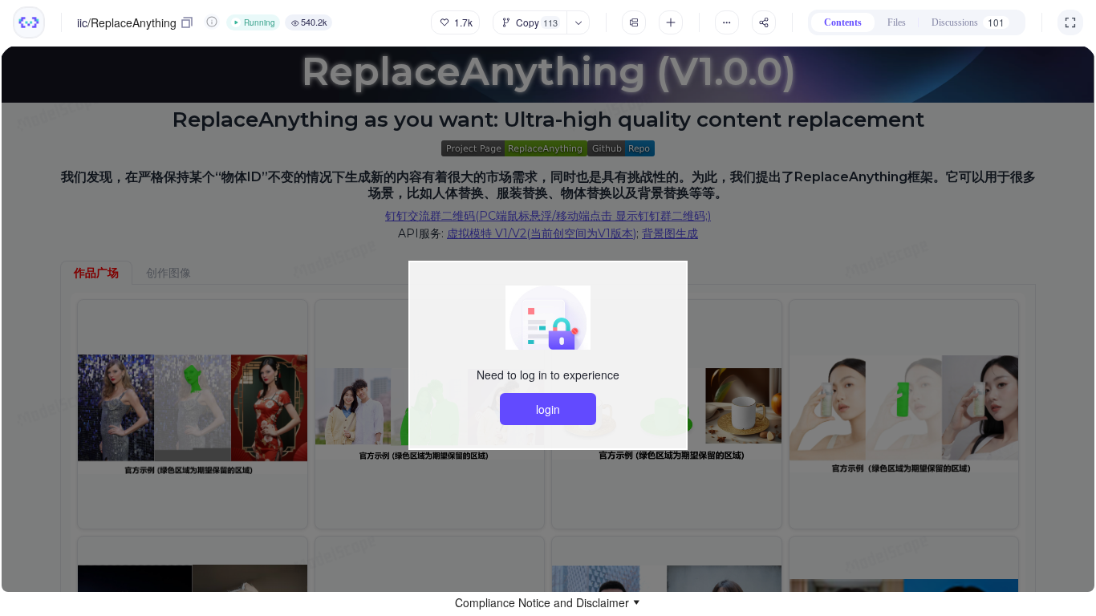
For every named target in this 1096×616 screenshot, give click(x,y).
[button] (548, 602)
